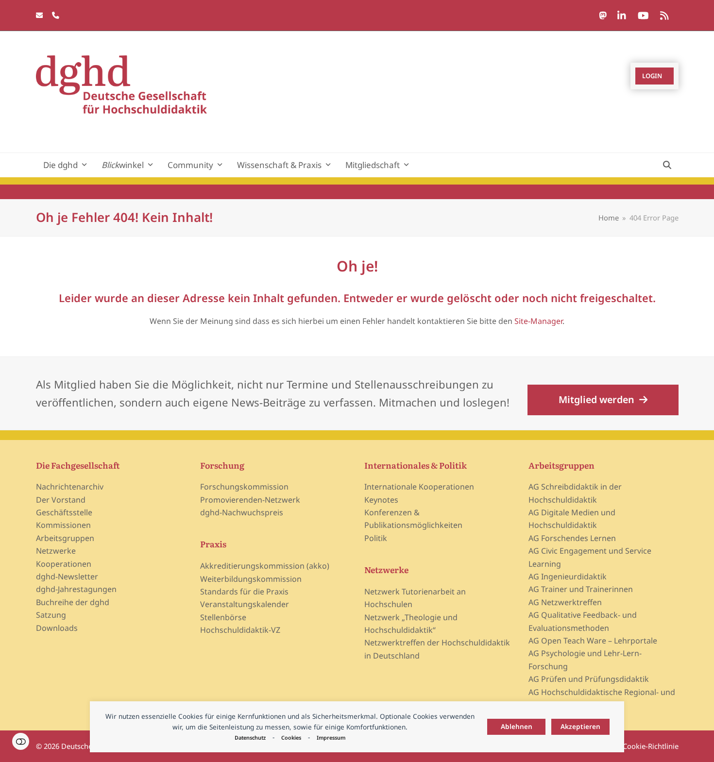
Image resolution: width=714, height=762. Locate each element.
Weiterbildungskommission (251, 579)
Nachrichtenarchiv (69, 486)
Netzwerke (56, 550)
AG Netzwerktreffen (565, 602)
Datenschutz (250, 737)
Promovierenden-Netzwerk (250, 499)
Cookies (291, 737)
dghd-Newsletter (67, 576)
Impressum (331, 737)
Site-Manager (538, 321)
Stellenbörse (223, 617)
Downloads (57, 628)
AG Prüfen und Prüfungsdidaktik (588, 679)
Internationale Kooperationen (419, 486)
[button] (667, 165)
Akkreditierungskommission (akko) (264, 565)
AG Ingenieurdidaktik (567, 576)
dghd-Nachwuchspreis (241, 512)
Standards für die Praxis (244, 591)
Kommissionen (63, 525)
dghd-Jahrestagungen (76, 589)
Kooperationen (63, 564)
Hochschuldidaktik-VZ (240, 630)
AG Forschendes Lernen (572, 538)
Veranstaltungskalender (244, 604)
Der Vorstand (60, 499)
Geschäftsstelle (64, 512)
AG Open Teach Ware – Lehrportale (592, 640)
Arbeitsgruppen (65, 538)
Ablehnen (516, 726)
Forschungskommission (244, 486)
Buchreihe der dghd (72, 602)
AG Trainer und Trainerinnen (580, 589)
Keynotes (381, 499)
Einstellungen (20, 741)
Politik (375, 538)
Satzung (51, 615)
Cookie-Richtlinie (651, 746)
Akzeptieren (580, 726)
